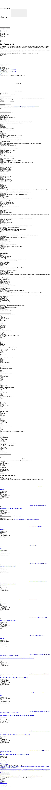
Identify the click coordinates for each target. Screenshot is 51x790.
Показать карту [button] (18, 83)
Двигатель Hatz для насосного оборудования (11, 508)
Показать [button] (8, 69)
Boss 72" (2, 638)
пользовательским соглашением (33, 106)
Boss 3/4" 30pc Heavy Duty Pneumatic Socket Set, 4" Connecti (14, 754)
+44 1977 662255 (13, 71)
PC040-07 (2, 489)
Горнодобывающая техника (40, 766)
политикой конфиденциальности (20, 106)
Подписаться (2, 518)
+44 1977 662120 (13, 69)
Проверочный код (18, 103)
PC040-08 (2, 529)
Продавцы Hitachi (3, 770)
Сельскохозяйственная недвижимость (10, 767)
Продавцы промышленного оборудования (38, 769)
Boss (1, 548)
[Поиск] (19, 13)
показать (2, 473)
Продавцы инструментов (25, 769)
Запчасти (21, 766)
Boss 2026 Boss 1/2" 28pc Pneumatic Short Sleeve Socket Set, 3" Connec (17, 715)
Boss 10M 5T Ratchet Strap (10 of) (7, 566)
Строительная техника (4, 766)
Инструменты (16, 766)
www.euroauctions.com (4, 72)
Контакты (7, 772)
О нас (1, 772)
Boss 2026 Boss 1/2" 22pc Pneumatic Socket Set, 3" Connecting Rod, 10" (17, 658)
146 (3, 764)
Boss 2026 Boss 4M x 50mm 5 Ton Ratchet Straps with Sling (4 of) (15, 734)
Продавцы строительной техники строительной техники (10, 769)
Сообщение (12, 101)
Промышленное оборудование (29, 766)
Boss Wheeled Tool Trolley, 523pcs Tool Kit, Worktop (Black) (14, 677)
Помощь (3, 772)
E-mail (12, 99)
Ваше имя (13, 94)
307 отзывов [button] (2, 33)
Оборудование (11, 766)
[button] (25, 22)
